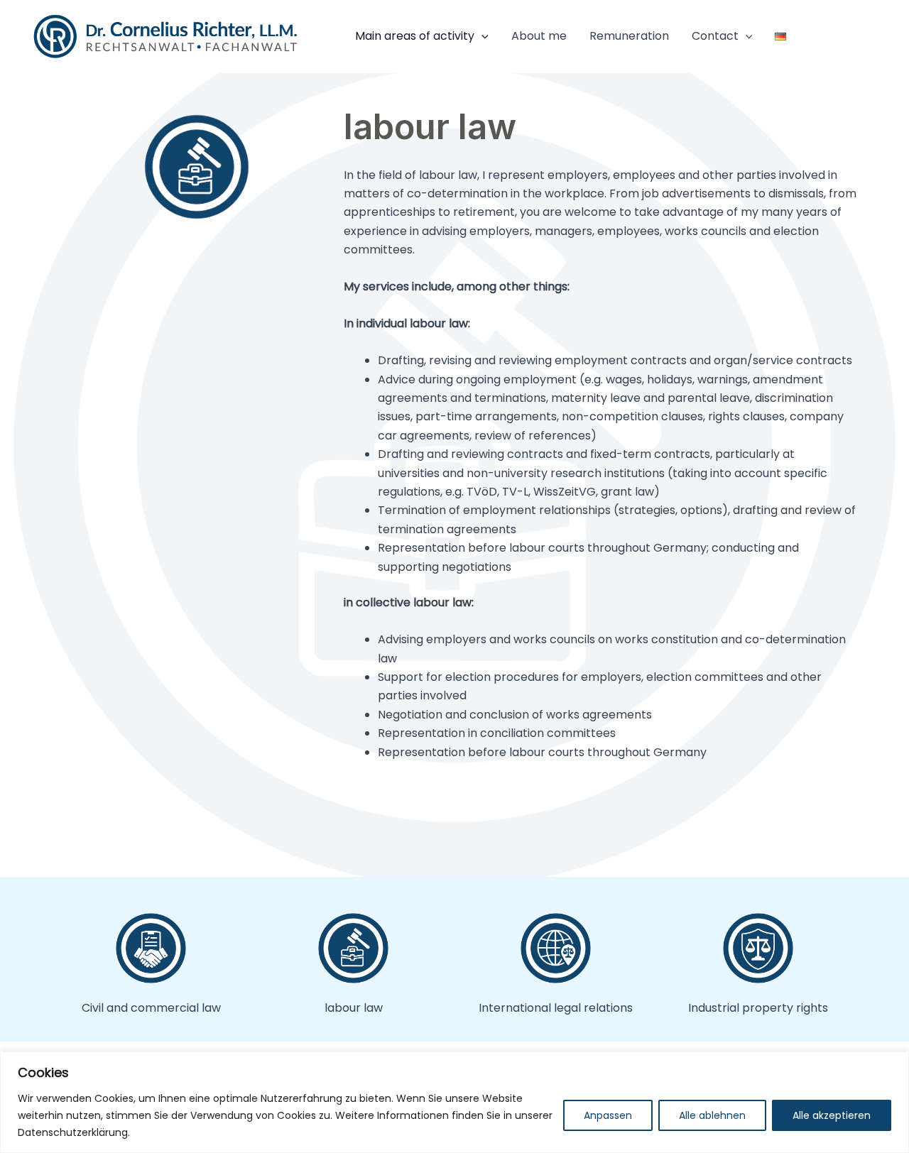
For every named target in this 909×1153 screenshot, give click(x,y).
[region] (454, 1102)
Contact (715, 36)
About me (539, 36)
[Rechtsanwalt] (166, 36)
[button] (481, 36)
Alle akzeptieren (832, 1115)
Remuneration (629, 36)
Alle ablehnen (712, 1115)
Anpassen (608, 1115)
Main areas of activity (414, 36)
